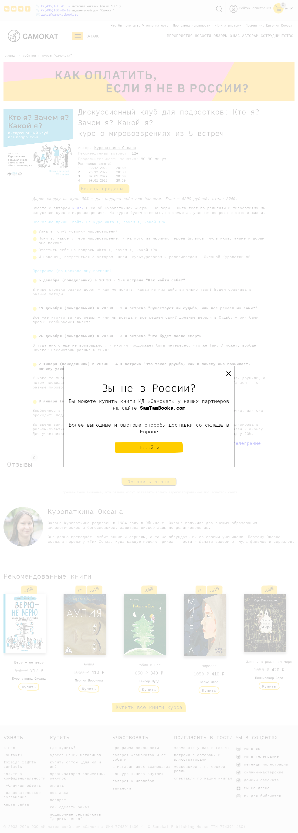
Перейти (148, 447)
